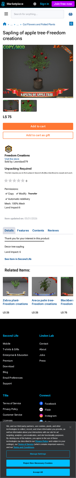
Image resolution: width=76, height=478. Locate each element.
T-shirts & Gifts (11, 349)
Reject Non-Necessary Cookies (37, 463)
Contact (43, 343)
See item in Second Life (18, 259)
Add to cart (38, 126)
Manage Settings (38, 454)
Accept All (38, 472)
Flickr (47, 409)
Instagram (50, 415)
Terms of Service (12, 403)
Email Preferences (13, 377)
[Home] (4, 24)
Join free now (63, 4)
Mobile (6, 343)
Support (7, 383)
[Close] (70, 427)
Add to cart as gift (38, 135)
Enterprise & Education (15, 355)
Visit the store (12, 158)
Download (8, 366)
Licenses (8, 420)
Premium (8, 360)
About (42, 349)
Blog (5, 372)
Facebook (50, 403)
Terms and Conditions (23, 447)
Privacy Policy (10, 409)
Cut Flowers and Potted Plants (39, 24)
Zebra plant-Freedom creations (15, 302)
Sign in (44, 4)
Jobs (42, 355)
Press (42, 360)
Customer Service (12, 414)
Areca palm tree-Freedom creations (44, 302)
